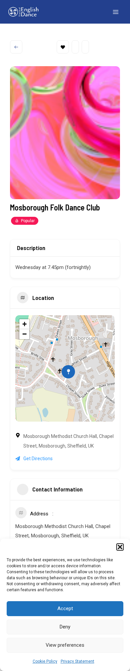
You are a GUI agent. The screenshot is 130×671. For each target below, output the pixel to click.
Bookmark (63, 47)
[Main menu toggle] (116, 12)
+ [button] (24, 324)
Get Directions (38, 458)
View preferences (65, 645)
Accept (65, 608)
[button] (120, 547)
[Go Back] (16, 47)
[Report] (85, 47)
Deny (65, 627)
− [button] (24, 334)
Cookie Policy (45, 661)
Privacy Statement (77, 661)
